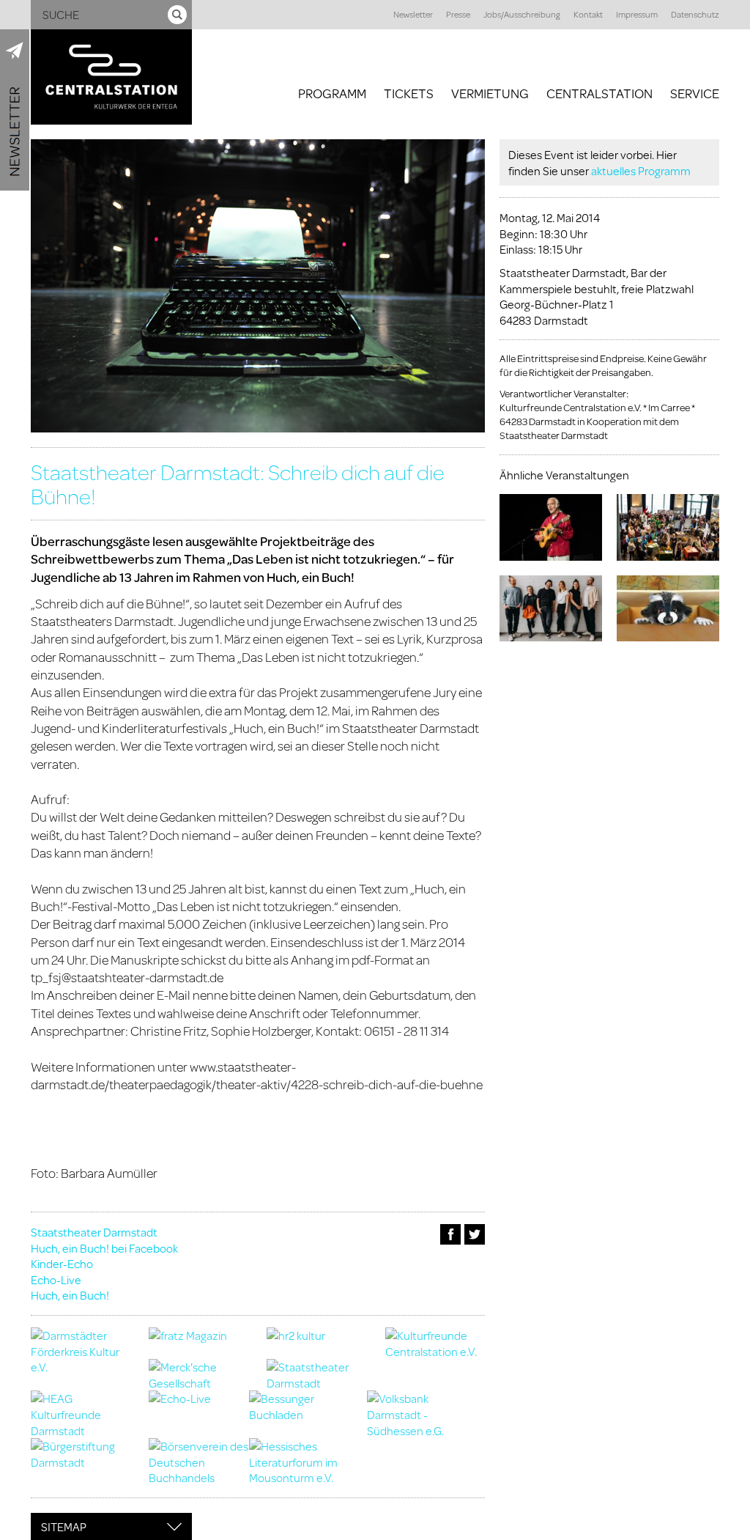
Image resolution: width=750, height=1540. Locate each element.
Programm (332, 93)
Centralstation (599, 93)
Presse (458, 14)
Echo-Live (56, 1279)
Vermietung (490, 93)
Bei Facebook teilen (450, 1234)
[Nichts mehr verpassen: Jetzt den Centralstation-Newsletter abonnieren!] (14, 110)
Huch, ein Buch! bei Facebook (104, 1247)
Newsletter (413, 14)
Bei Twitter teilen (474, 1234)
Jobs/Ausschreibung (521, 14)
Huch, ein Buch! (70, 1294)
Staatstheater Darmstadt (94, 1231)
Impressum (637, 14)
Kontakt (588, 14)
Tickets (409, 93)
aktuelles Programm (641, 170)
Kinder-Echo (62, 1263)
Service (694, 93)
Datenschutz (695, 14)
